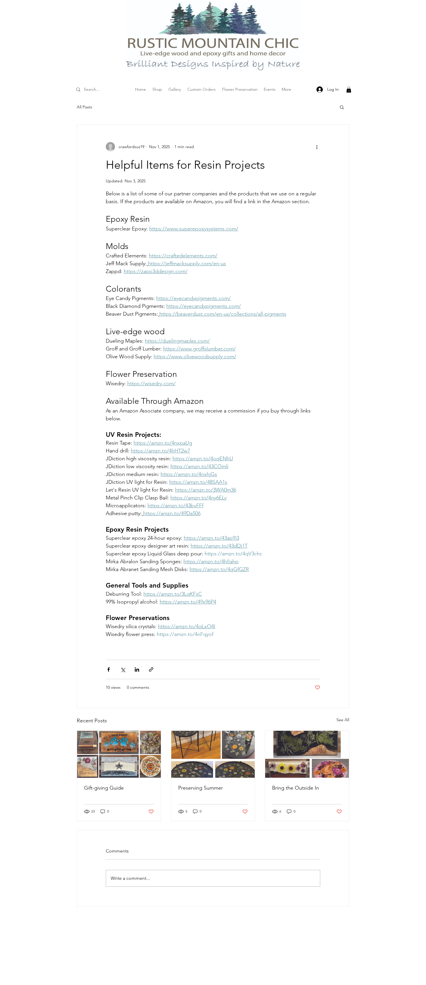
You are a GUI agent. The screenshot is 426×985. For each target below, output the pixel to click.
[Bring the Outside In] (307, 754)
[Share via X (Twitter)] (122, 669)
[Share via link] (151, 669)
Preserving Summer (200, 788)
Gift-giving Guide (104, 788)
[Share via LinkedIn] (137, 669)
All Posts (84, 107)
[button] (348, 89)
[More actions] (316, 146)
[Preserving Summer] (213, 754)
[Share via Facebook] (108, 669)
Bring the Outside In (295, 788)
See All (342, 719)
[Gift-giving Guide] (119, 754)
